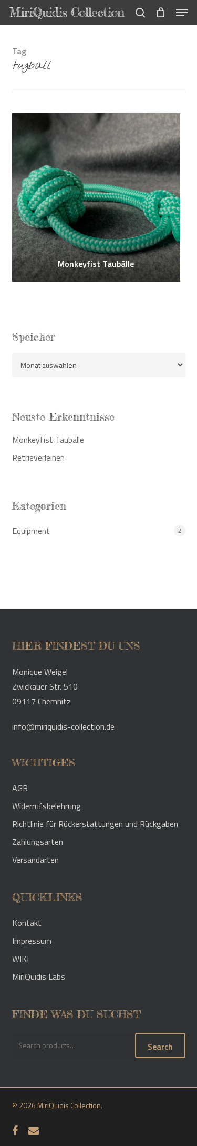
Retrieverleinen (38, 457)
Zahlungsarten (37, 841)
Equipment (31, 530)
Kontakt (27, 922)
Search (160, 1046)
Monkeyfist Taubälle (96, 263)
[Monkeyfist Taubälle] (96, 197)
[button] (182, 12)
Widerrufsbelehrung (46, 806)
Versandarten (35, 859)
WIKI (20, 958)
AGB (20, 788)
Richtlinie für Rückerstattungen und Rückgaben (95, 824)
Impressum (31, 940)
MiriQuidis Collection (66, 12)
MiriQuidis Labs (38, 976)
